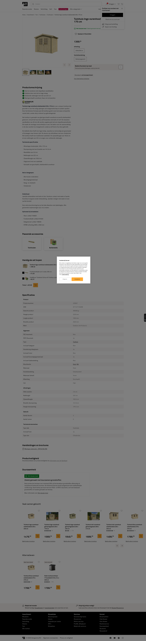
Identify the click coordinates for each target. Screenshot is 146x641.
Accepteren (77, 279)
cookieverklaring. (65, 274)
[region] (73, 270)
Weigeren (65, 279)
